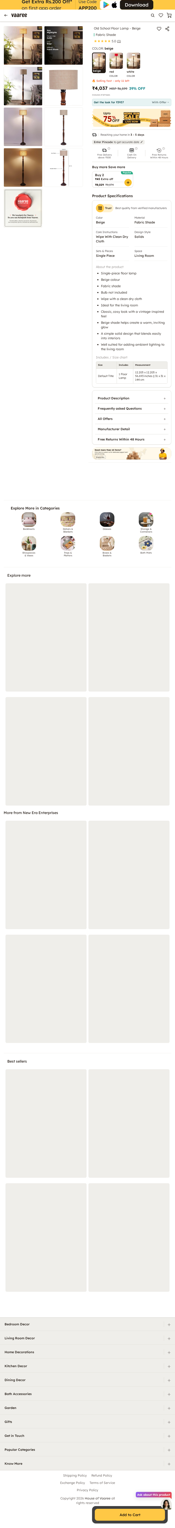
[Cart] (169, 15)
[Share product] (167, 29)
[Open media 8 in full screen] (63, 167)
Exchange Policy (72, 1483)
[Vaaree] (19, 15)
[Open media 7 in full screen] (23, 167)
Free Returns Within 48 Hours (121, 439)
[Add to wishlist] (159, 29)
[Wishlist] (161, 15)
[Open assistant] (166, 1504)
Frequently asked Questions (120, 408)
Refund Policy (101, 1475)
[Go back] (6, 15)
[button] (104, 153)
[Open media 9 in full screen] (23, 208)
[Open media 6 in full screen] (63, 127)
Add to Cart (130, 1514)
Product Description (113, 398)
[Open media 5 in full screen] (23, 127)
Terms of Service (102, 1483)
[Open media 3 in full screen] (23, 86)
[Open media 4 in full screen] (63, 86)
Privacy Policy (87, 1490)
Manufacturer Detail (114, 429)
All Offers (105, 419)
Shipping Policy (75, 1475)
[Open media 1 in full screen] (23, 45)
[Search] (152, 15)
